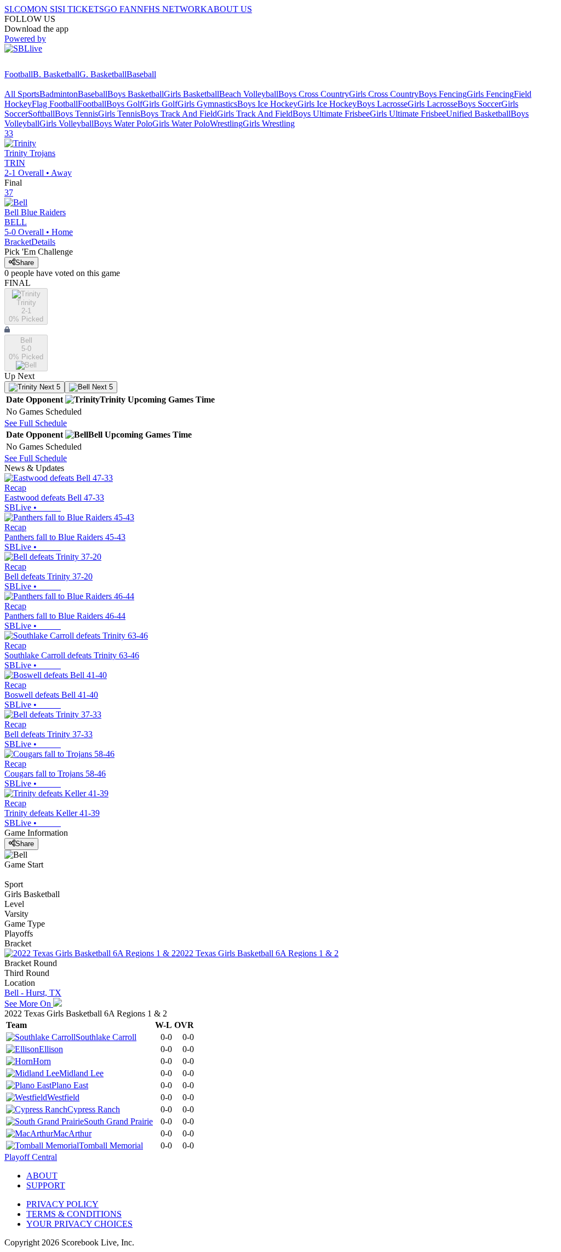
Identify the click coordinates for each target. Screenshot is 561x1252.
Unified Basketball (478, 113)
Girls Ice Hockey (327, 103)
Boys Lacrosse (382, 103)
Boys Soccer (479, 103)
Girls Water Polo (181, 123)
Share (24, 263)
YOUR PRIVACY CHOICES (79, 1223)
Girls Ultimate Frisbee (408, 113)
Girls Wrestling (269, 123)
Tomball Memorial (111, 1145)
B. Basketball (56, 74)
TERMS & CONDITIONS (74, 1214)
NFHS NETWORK (172, 9)
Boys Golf (124, 103)
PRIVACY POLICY (62, 1204)
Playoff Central (30, 1157)
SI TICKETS (81, 9)
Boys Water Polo (123, 123)
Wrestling (226, 123)
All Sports (21, 94)
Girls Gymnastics (207, 103)
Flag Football (55, 103)
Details (43, 241)
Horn (42, 1061)
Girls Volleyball (66, 123)
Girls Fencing (490, 94)
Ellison (51, 1049)
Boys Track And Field (178, 113)
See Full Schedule (35, 423)
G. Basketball (103, 74)
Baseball (141, 74)
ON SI (46, 9)
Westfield (63, 1097)
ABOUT (42, 1175)
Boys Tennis (76, 113)
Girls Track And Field (255, 113)
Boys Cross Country (313, 94)
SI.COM (19, 9)
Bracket (17, 241)
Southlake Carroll (106, 1037)
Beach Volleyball (248, 94)
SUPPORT (45, 1185)
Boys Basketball (135, 94)
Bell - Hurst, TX (32, 992)
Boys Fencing (443, 94)
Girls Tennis (119, 113)
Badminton (58, 94)
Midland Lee (81, 1073)
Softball (41, 113)
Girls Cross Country (384, 94)
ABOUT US (229, 9)
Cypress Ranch (93, 1109)
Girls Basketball (191, 94)
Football (18, 74)
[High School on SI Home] (46, 64)
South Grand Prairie (118, 1121)
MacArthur (72, 1133)
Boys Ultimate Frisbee (331, 113)
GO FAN (120, 9)
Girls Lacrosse (432, 103)
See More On (28, 1003)
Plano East (69, 1085)
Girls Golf (160, 103)
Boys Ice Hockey (267, 103)
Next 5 (48, 387)
